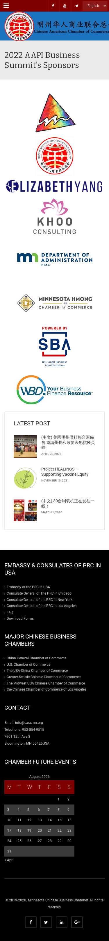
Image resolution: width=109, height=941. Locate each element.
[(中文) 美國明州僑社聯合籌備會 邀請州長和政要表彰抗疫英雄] (25, 446)
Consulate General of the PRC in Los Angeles (41, 606)
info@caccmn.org (29, 723)
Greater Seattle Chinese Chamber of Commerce (44, 677)
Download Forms (20, 619)
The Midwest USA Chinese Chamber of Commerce (46, 683)
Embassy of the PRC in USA (28, 587)
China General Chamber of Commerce (36, 658)
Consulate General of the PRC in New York (39, 600)
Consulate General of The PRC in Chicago (39, 593)
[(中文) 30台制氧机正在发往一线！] (25, 510)
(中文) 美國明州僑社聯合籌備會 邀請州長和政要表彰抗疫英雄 (68, 442)
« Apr (8, 860)
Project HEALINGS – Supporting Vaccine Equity (65, 472)
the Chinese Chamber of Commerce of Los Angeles (46, 689)
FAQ (10, 612)
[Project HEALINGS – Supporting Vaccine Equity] (25, 478)
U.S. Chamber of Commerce (28, 665)
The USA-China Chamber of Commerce (37, 671)
